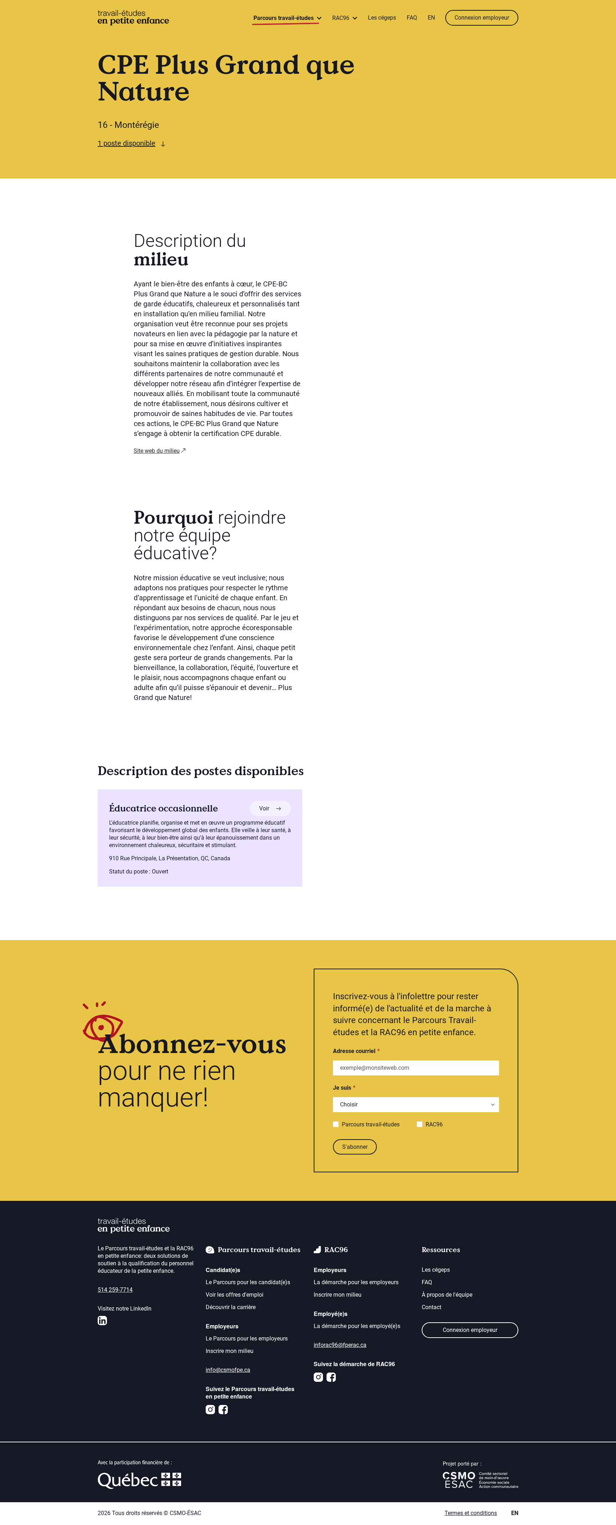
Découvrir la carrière (231, 1307)
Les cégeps (382, 17)
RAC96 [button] (341, 18)
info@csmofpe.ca (228, 1369)
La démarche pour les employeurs (356, 1282)
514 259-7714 (115, 1289)
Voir (275, 808)
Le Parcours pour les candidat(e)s (248, 1282)
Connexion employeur (482, 17)
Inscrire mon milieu (229, 1351)
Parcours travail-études (371, 1124)
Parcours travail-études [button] (284, 18)
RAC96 (434, 1124)
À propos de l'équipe (447, 1294)
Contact (431, 1307)
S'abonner (355, 1146)
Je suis (342, 1087)
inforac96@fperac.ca (340, 1345)
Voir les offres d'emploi (234, 1294)
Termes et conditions (471, 1513)
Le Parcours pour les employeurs (247, 1338)
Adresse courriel (354, 1051)
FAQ (412, 17)
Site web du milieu (157, 450)
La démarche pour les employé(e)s (357, 1326)
